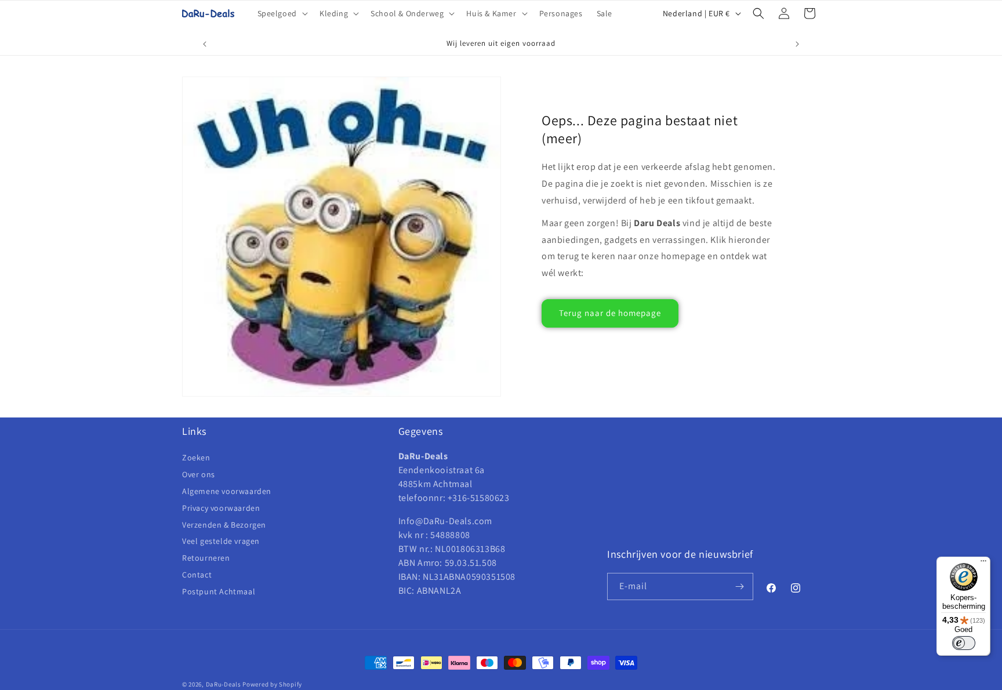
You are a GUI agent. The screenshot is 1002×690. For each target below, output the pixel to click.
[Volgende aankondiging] (797, 44)
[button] (282, 13)
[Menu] (983, 564)
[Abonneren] (740, 586)
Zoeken (196, 458)
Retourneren (206, 558)
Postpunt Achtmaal (218, 591)
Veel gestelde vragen (221, 541)
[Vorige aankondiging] (204, 44)
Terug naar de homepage (610, 312)
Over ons (198, 474)
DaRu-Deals (223, 684)
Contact (197, 574)
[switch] (963, 643)
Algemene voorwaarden (226, 491)
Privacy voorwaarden (221, 508)
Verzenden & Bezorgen (224, 525)
